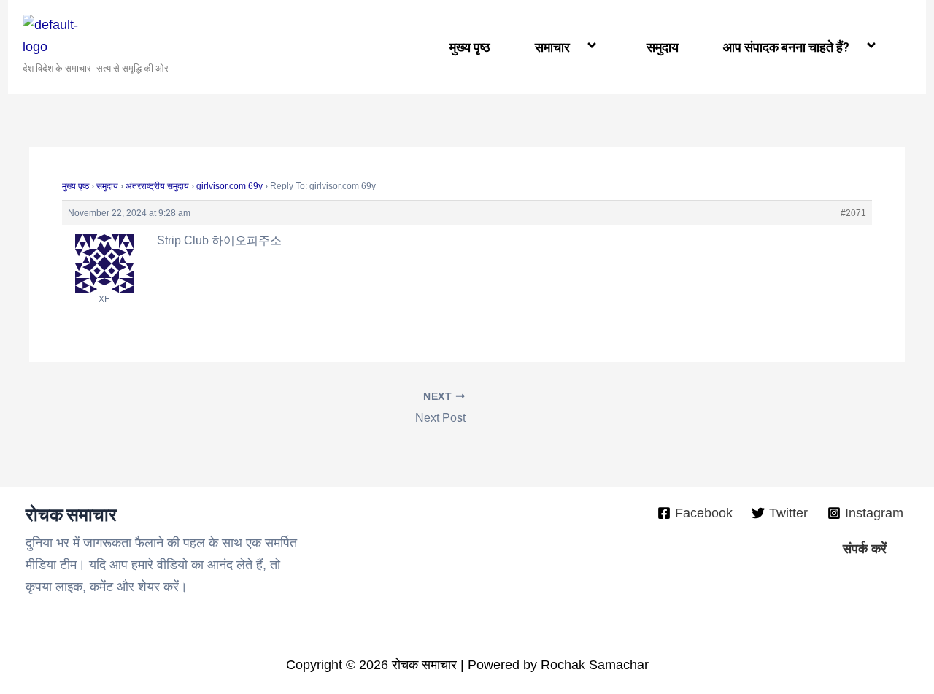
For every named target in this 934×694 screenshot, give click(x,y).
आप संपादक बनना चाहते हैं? (786, 47)
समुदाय (663, 47)
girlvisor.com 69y (229, 186)
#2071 (853, 213)
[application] (576, 47)
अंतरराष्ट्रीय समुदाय (157, 186)
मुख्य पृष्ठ (469, 47)
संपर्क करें (865, 548)
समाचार (552, 47)
